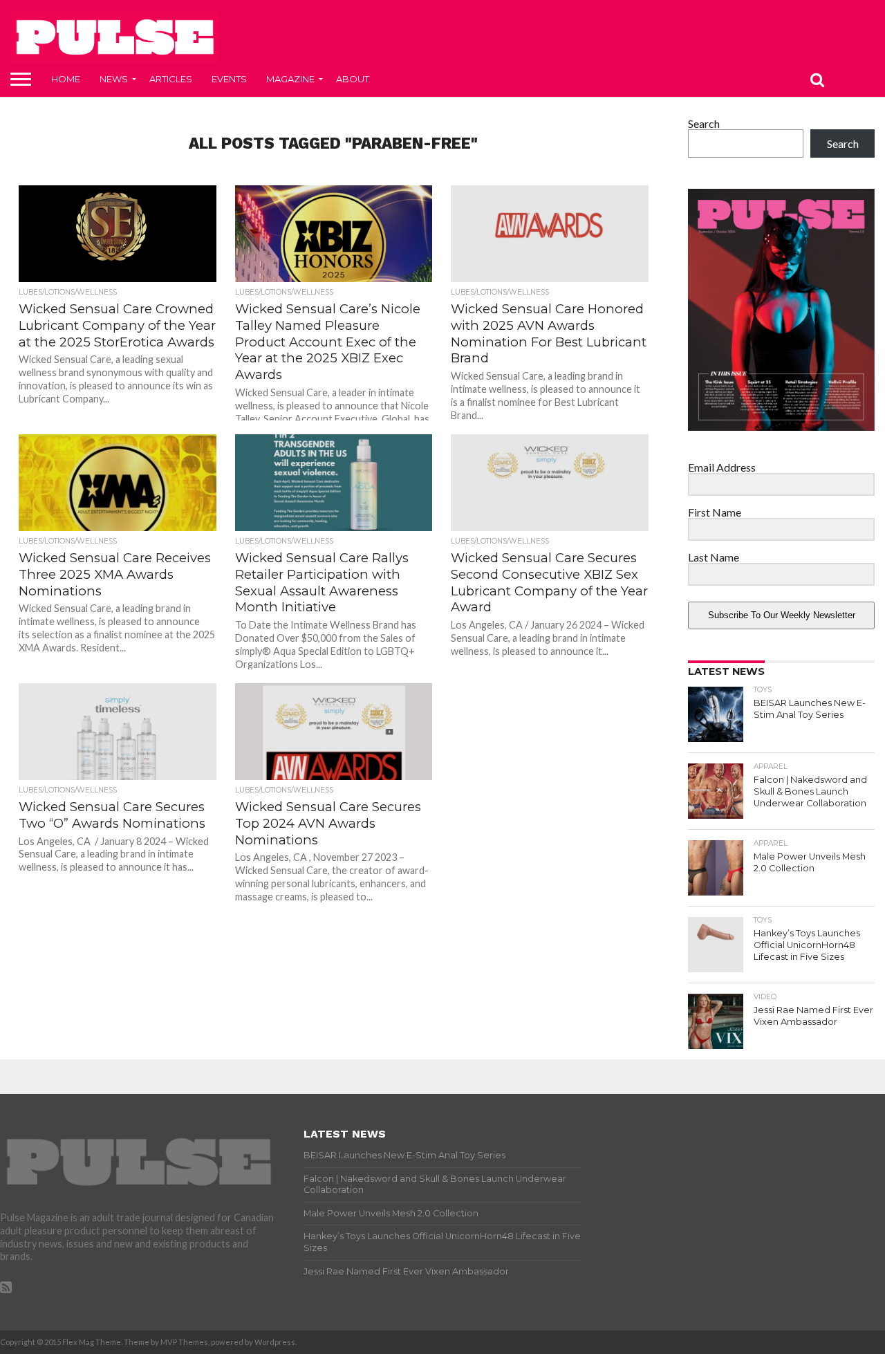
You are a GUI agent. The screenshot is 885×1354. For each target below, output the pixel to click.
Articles (170, 78)
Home (65, 78)
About (352, 78)
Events (229, 78)
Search (704, 123)
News (114, 78)
